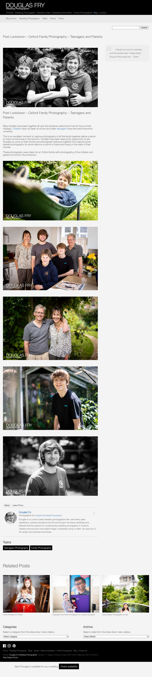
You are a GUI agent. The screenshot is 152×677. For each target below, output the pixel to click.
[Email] (94, 513)
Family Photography (41, 547)
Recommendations (48, 650)
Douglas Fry (25, 512)
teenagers (62, 128)
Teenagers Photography (16, 547)
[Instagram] (90, 512)
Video (44, 18)
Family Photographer (83, 12)
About (7, 505)
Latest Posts (17, 505)
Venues (36, 650)
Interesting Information (62, 12)
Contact (102, 12)
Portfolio (10, 12)
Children (16, 128)
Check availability (68, 666)
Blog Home (11, 18)
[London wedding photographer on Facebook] (5, 646)
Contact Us (83, 650)
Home (5, 650)
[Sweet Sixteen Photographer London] (125, 593)
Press (61, 18)
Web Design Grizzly (10, 657)
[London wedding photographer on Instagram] (10, 646)
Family (53, 18)
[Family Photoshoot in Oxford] (26, 593)
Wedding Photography (25, 12)
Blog (75, 650)
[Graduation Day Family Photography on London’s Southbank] (76, 593)
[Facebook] (86, 512)
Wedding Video (44, 12)
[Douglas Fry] (11, 522)
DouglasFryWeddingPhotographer (48, 515)
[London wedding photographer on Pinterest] (15, 646)
